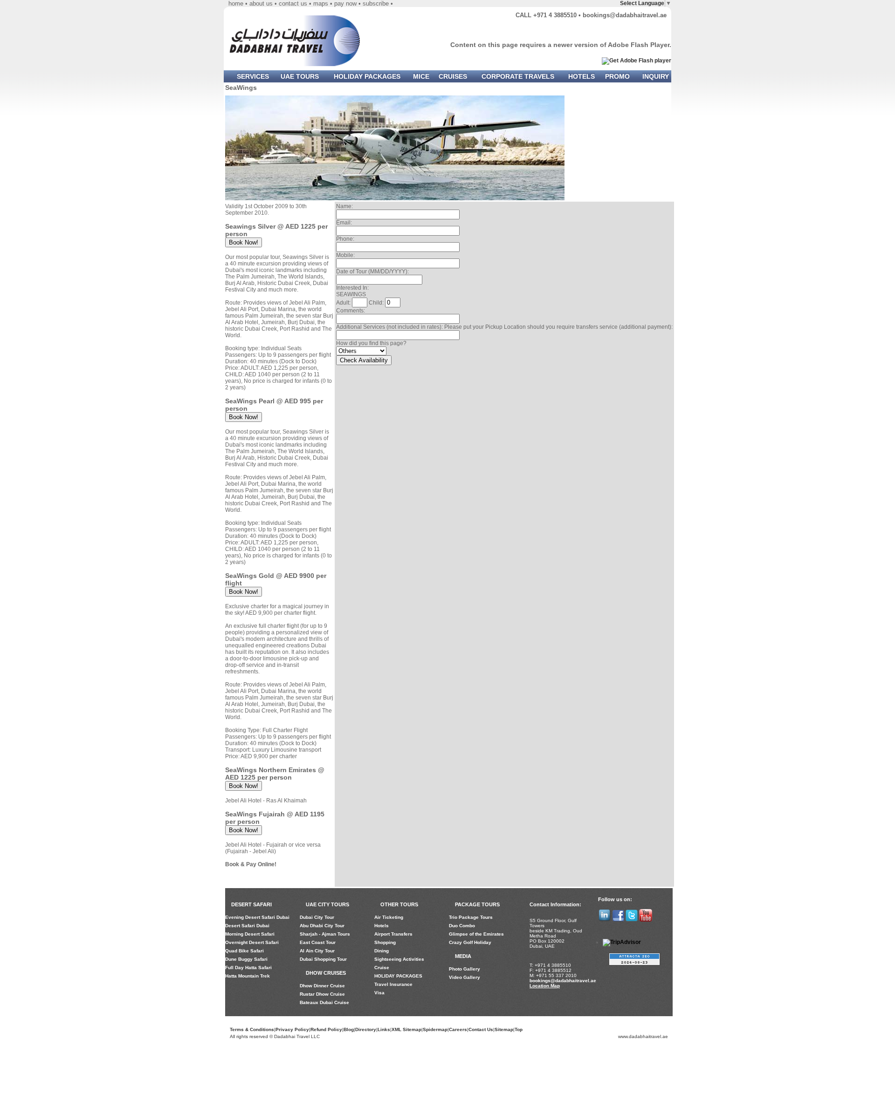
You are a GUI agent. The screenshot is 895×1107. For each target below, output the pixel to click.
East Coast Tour (318, 942)
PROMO (617, 76)
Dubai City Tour (317, 917)
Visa (379, 992)
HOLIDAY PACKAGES (367, 76)
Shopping (385, 942)
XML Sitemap (406, 1029)
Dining (381, 950)
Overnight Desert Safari (252, 942)
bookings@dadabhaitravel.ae (625, 15)
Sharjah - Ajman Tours (325, 934)
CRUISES (453, 76)
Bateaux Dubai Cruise (324, 1002)
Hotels (381, 925)
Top (519, 1029)
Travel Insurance (393, 984)
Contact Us (480, 1029)
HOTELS (581, 76)
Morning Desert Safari (250, 934)
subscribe (376, 3)
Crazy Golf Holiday (470, 942)
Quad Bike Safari (244, 950)
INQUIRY (655, 76)
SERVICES (253, 76)
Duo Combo (462, 925)
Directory (365, 1029)
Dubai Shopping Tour (323, 959)
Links (384, 1029)
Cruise (381, 967)
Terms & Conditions (252, 1029)
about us (261, 3)
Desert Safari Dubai (247, 925)
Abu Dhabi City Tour (322, 925)
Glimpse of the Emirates (476, 934)
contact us (293, 3)
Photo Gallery (464, 968)
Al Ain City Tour (317, 950)
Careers (458, 1029)
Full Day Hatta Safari (248, 967)
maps (320, 3)
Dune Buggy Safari (246, 959)
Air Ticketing (388, 917)
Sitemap (504, 1029)
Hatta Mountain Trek (247, 975)
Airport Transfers (393, 934)
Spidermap (435, 1029)
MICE (421, 76)
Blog (349, 1029)
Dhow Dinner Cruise (322, 985)
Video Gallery (464, 977)
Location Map (545, 985)
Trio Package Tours (471, 917)
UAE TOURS (300, 76)
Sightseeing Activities (399, 959)
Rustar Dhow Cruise (322, 994)
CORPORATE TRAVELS (518, 76)
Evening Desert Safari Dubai (257, 917)
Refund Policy (326, 1029)
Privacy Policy (292, 1029)
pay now (345, 3)
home (235, 3)
